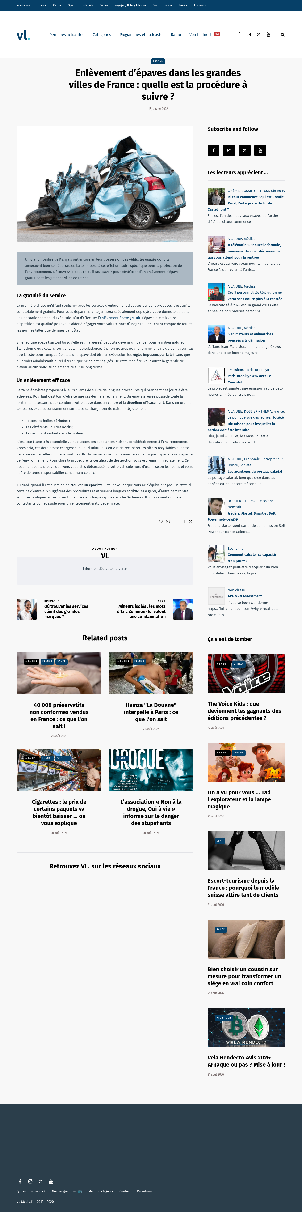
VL (105, 556)
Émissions (200, 5)
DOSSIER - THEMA (255, 191)
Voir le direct (204, 34)
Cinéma (233, 191)
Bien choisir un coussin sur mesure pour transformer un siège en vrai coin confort (244, 976)
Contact (124, 1191)
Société (63, 758)
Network (234, 507)
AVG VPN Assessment (245, 596)
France (42, 5)
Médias (249, 239)
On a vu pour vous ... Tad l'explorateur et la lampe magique (239, 799)
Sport (71, 5)
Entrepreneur (272, 459)
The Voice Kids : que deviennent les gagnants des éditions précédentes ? (244, 711)
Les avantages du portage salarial (255, 471)
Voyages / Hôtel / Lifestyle (130, 5)
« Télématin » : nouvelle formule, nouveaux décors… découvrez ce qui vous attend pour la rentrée (244, 251)
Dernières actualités (66, 34)
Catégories (102, 34)
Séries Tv (278, 191)
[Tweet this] (190, 521)
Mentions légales (100, 1191)
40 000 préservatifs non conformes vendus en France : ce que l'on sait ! (59, 716)
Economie (252, 459)
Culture (57, 5)
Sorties (104, 5)
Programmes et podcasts (141, 34)
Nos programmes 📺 (67, 1191)
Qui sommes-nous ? (31, 1191)
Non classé (236, 590)
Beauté (183, 5)
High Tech (87, 5)
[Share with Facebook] (185, 521)
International (24, 5)
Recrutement (146, 1191)
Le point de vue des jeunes (249, 417)
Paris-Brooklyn (257, 370)
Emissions (236, 370)
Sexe (220, 841)
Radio (176, 34)
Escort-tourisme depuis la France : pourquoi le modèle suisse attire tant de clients (243, 887)
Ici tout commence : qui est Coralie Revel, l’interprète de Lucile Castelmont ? (246, 203)
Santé (61, 661)
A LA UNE (31, 661)
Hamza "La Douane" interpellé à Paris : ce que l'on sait (151, 712)
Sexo (155, 5)
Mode (168, 5)
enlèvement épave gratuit (120, 318)
